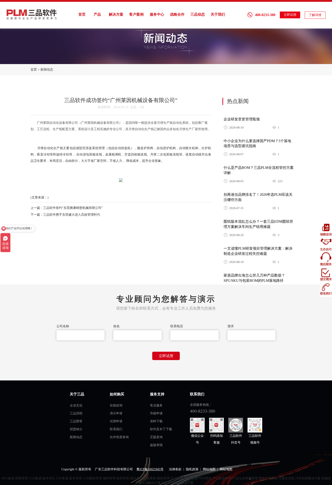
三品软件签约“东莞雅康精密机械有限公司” (73, 208)
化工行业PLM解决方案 (178, 483)
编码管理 (109, 478)
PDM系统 (205, 478)
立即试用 (290, 15)
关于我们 (218, 14)
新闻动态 (46, 69)
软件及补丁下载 (161, 429)
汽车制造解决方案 (307, 478)
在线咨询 (116, 405)
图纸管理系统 (268, 478)
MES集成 (7, 478)
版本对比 (48, 478)
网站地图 (209, 469)
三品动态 (197, 14)
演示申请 (116, 413)
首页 (82, 14)
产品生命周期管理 (245, 478)
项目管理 (136, 478)
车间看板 (149, 478)
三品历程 (76, 413)
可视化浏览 (286, 478)
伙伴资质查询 (119, 437)
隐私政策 (192, 469)
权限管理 (21, 478)
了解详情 (315, 15)
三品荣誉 (76, 421)
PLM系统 (177, 478)
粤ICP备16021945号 (150, 469)
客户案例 (136, 14)
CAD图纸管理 (92, 478)
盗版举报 (156, 445)
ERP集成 (62, 478)
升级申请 (156, 413)
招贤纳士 (76, 429)
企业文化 (76, 405)
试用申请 (116, 421)
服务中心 (157, 14)
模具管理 (122, 478)
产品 (97, 14)
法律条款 (175, 469)
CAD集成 (35, 478)
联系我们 (116, 429)
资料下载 (156, 421)
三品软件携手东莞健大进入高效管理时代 (71, 214)
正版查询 (156, 437)
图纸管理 (163, 478)
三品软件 (32, 14)
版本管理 (75, 478)
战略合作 (177, 14)
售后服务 (156, 405)
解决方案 (116, 14)
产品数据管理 (222, 478)
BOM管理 (191, 478)
